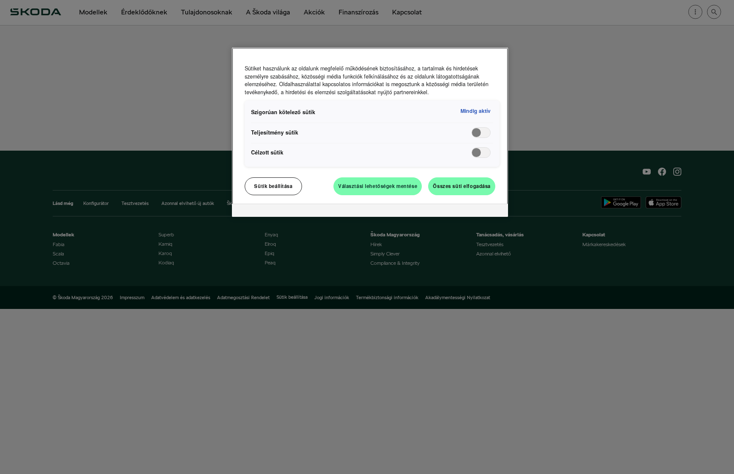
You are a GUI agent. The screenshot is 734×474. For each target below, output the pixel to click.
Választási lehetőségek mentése (377, 185)
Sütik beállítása (273, 185)
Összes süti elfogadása (462, 185)
